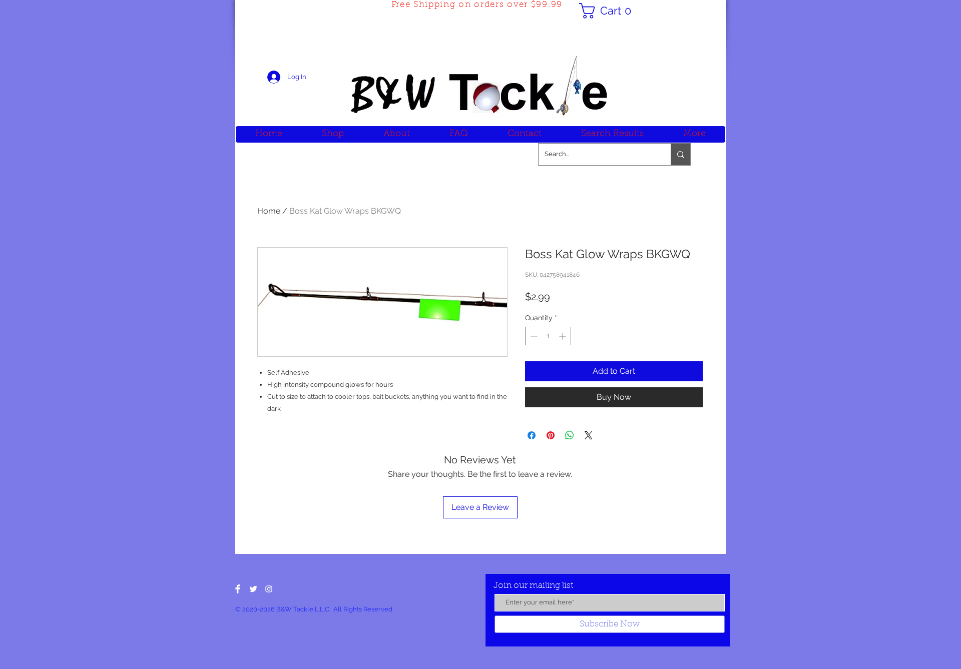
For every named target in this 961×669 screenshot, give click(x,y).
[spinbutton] (548, 336)
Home (268, 211)
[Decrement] (533, 336)
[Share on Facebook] (532, 435)
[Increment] (563, 336)
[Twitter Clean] (253, 588)
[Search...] (680, 154)
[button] (609, 11)
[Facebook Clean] (237, 588)
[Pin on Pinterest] (551, 435)
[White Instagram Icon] (268, 588)
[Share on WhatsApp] (570, 435)
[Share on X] (589, 435)
